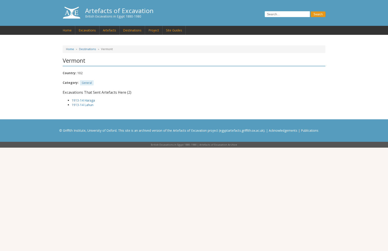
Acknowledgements (283, 130)
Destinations (132, 30)
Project (153, 30)
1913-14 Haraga (83, 100)
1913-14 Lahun (82, 105)
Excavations (87, 30)
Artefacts (109, 30)
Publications (309, 130)
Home (67, 30)
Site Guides (174, 30)
